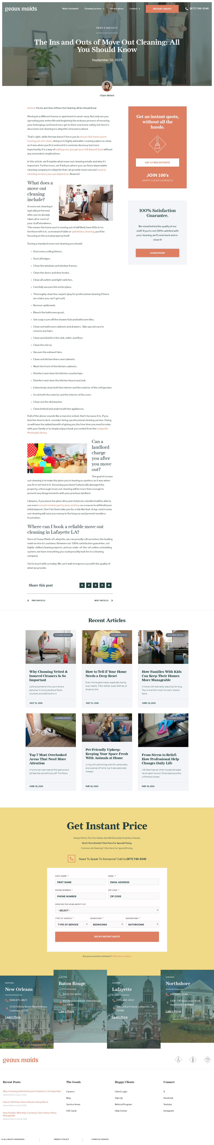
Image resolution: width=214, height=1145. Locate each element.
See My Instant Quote (107, 937)
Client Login (121, 1092)
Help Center (121, 1111)
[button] (82, 585)
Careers (70, 1092)
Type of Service (63, 918)
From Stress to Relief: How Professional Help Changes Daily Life (160, 759)
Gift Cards (71, 1111)
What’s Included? (70, 9)
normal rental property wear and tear (59, 505)
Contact (133, 9)
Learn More (13, 1017)
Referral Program (123, 1104)
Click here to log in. (121, 956)
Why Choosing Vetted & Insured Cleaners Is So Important (48, 675)
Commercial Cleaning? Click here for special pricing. (107, 848)
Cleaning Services (93, 9)
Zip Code (112, 890)
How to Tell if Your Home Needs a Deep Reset (106, 673)
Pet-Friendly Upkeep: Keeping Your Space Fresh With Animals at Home (107, 753)
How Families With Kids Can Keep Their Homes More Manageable (162, 675)
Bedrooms (96, 918)
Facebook (168, 1098)
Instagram (168, 1111)
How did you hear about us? (70, 904)
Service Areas (117, 9)
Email (111, 876)
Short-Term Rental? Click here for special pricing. (107, 843)
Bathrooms (132, 918)
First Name (61, 876)
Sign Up (119, 1098)
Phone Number (63, 890)
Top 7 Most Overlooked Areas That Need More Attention (48, 759)
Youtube (167, 1104)
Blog (68, 1098)
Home (30, 108)
